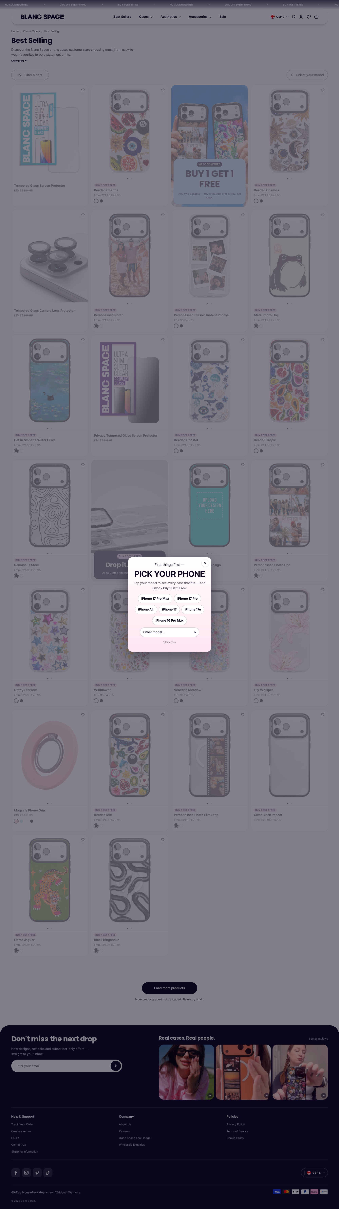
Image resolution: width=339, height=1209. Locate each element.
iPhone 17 (169, 609)
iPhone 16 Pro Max (169, 620)
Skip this (169, 642)
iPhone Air (146, 609)
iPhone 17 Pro (187, 598)
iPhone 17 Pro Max (155, 598)
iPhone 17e (193, 609)
